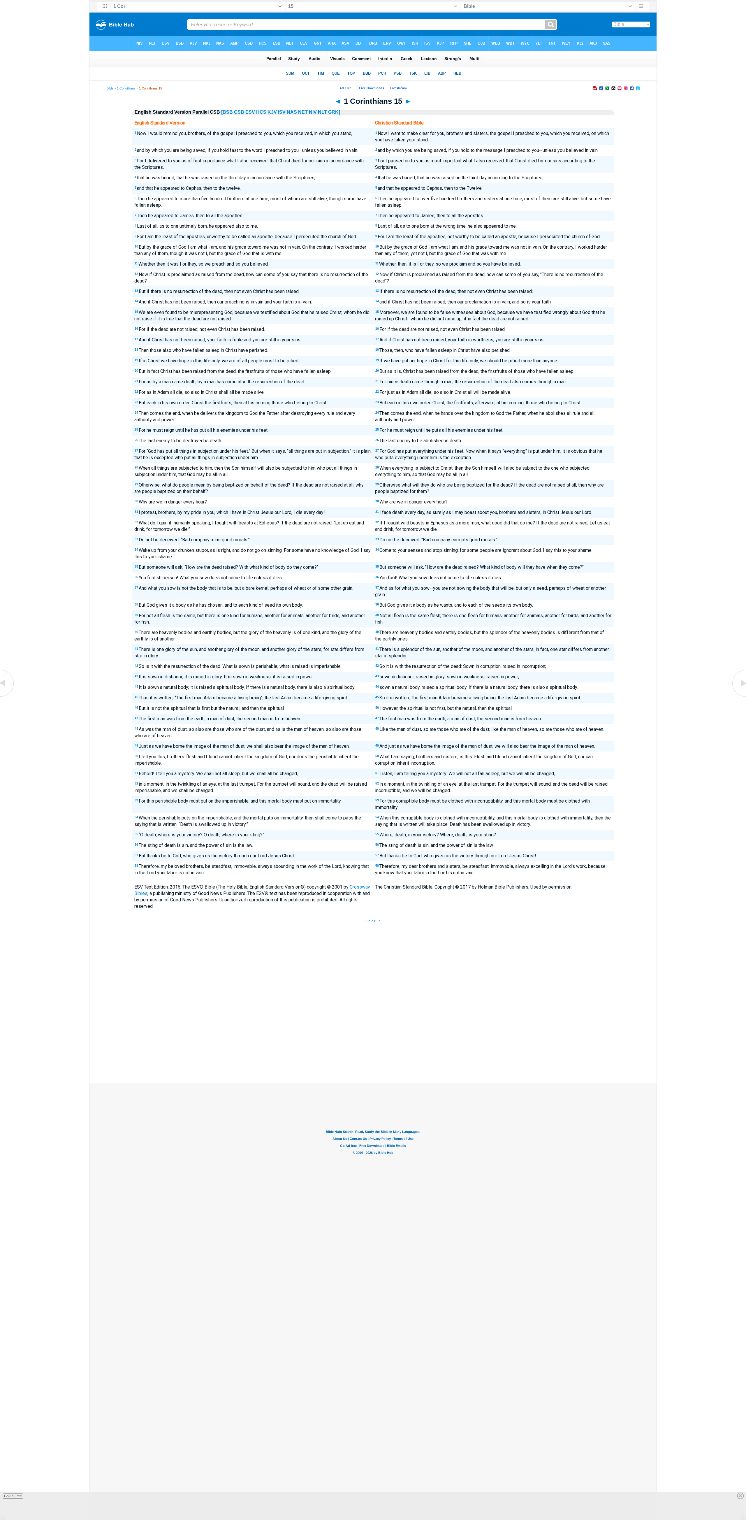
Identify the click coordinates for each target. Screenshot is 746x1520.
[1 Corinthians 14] (7, 696)
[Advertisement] (373, 1040)
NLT (322, 112)
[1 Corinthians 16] (738, 696)
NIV (313, 112)
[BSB (227, 112)
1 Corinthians (126, 88)
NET (303, 112)
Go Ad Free (13, 1496)
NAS (292, 112)
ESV (250, 112)
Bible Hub (373, 921)
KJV (272, 112)
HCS (261, 112)
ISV (282, 112)
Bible (110, 88)
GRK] (334, 112)
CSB (239, 112)
